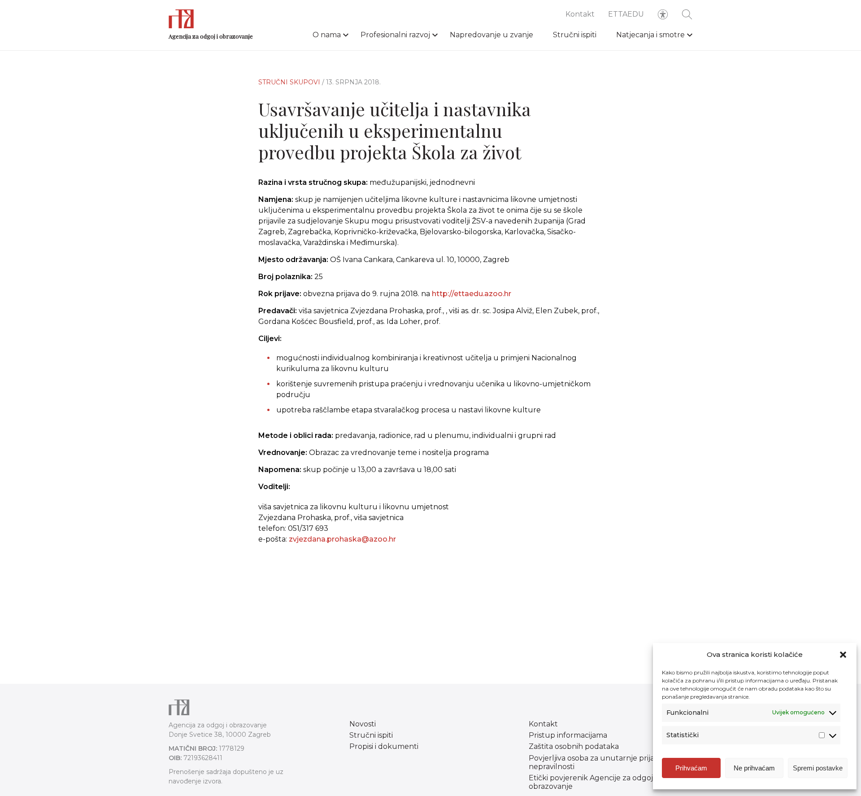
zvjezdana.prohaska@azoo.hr (342, 539)
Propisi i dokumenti (383, 746)
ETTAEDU (626, 14)
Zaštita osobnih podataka (574, 746)
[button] (843, 654)
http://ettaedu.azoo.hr (471, 293)
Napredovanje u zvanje (491, 35)
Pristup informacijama (568, 735)
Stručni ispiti (574, 35)
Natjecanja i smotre (650, 35)
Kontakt (580, 14)
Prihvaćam (691, 768)
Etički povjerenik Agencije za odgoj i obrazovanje (592, 782)
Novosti (362, 724)
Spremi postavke (818, 768)
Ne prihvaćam (754, 768)
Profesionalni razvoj (395, 35)
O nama (327, 35)
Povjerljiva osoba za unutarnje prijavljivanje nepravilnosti (606, 762)
